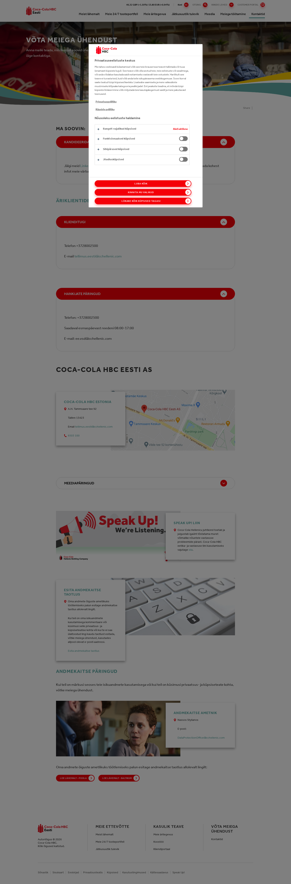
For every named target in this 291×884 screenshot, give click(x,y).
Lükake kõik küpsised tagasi (141, 201)
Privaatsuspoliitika (106, 101)
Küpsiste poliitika (105, 109)
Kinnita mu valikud (141, 192)
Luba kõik (140, 183)
